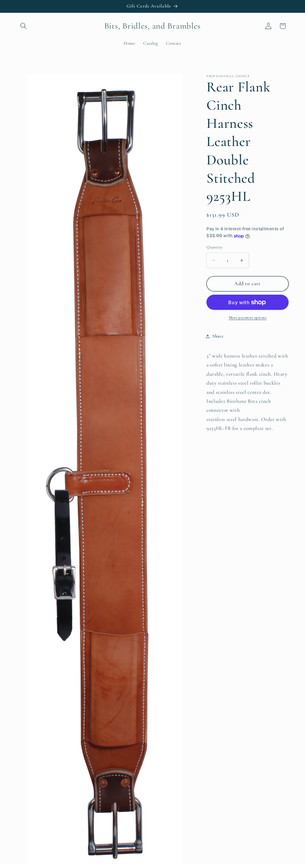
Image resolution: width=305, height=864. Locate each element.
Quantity (214, 247)
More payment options (248, 317)
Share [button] (217, 336)
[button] (23, 26)
